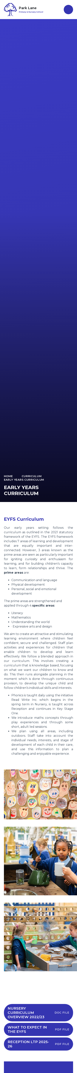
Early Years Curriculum (24, 479)
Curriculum (31, 476)
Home (8, 476)
